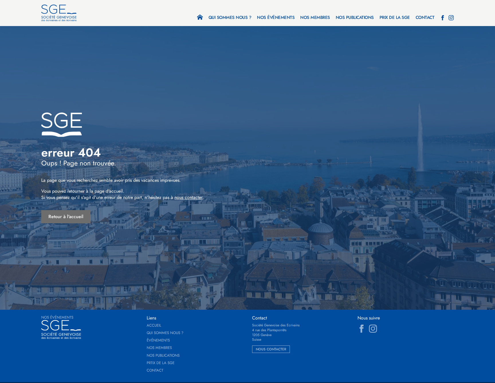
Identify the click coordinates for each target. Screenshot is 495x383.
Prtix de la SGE (160, 363)
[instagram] (451, 17)
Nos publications (355, 18)
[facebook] (442, 17)
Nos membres (315, 18)
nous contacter (188, 197)
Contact (425, 18)
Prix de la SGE (395, 18)
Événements (158, 340)
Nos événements (275, 18)
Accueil (154, 325)
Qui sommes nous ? (230, 18)
